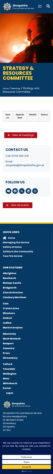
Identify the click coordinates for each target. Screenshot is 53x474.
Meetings (15, 88)
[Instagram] (35, 191)
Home (6, 88)
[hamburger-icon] (40, 6)
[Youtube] (8, 191)
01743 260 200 (20, 156)
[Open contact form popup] (48, 6)
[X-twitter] (22, 191)
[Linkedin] (28, 191)
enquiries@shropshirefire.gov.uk (25, 165)
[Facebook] (15, 191)
